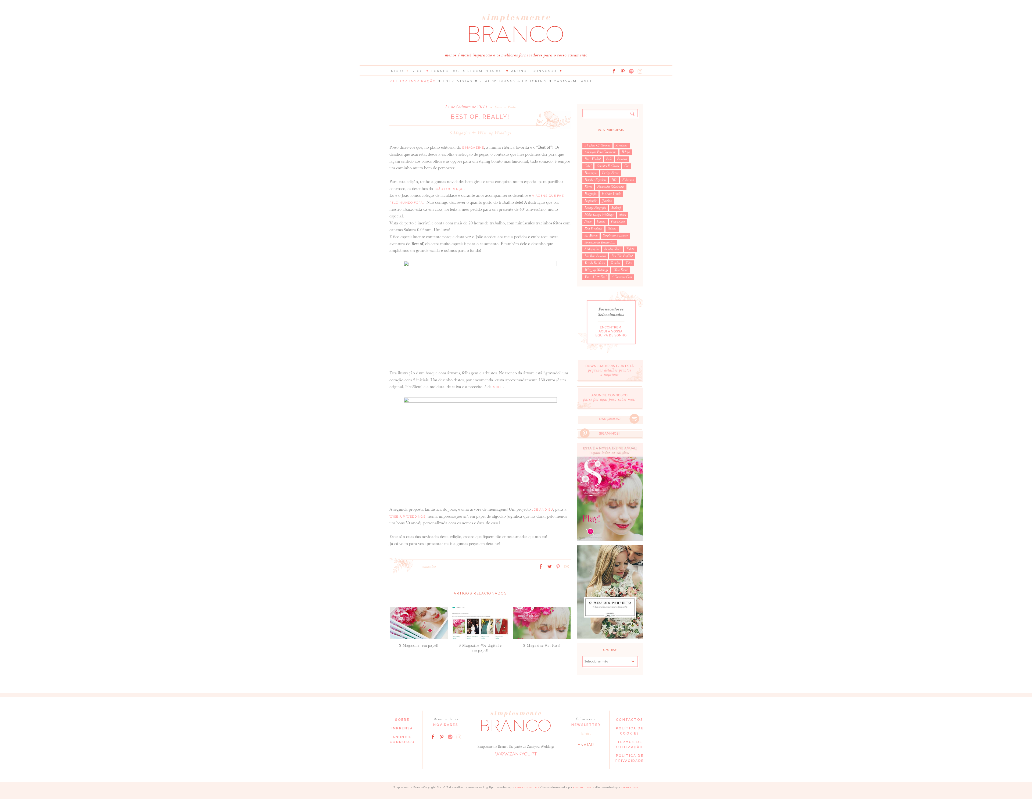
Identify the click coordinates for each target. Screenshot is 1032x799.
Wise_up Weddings (494, 132)
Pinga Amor (618, 221)
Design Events (610, 173)
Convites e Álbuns (608, 166)
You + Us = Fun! (595, 277)
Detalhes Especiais (595, 180)
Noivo (588, 221)
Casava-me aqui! (573, 81)
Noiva (622, 215)
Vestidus (615, 263)
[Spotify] (631, 71)
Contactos (629, 720)
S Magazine (460, 132)
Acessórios (622, 145)
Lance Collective (527, 787)
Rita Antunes (582, 787)
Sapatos (612, 228)
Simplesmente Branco (615, 235)
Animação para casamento (600, 152)
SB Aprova (591, 235)
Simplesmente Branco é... (600, 242)
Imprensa (402, 728)
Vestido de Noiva (595, 263)
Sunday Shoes (612, 249)
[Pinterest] (622, 71)
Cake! (588, 166)
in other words (611, 194)
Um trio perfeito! (622, 256)
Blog (417, 71)
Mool (498, 387)
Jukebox (607, 201)
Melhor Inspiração (412, 81)
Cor (626, 166)
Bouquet (622, 159)
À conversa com (622, 277)
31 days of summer (597, 145)
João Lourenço (449, 189)
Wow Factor (620, 270)
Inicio (396, 71)
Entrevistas (457, 81)
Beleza (626, 152)
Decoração (591, 173)
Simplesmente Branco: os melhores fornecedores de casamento (516, 28)
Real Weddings (593, 228)
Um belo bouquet (595, 256)
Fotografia (590, 194)
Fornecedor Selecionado (610, 187)
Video (628, 263)
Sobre (402, 720)
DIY (614, 180)
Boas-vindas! (593, 159)
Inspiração (591, 201)
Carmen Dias (630, 787)
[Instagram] (640, 71)
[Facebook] (614, 71)
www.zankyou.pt (516, 754)
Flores (588, 187)
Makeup (616, 208)
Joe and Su (542, 509)
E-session (628, 180)
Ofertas (601, 221)
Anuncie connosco (534, 71)
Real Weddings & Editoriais (513, 81)
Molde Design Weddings (599, 215)
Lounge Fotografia (595, 208)
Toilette (630, 249)
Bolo (609, 159)
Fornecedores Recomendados (467, 71)
